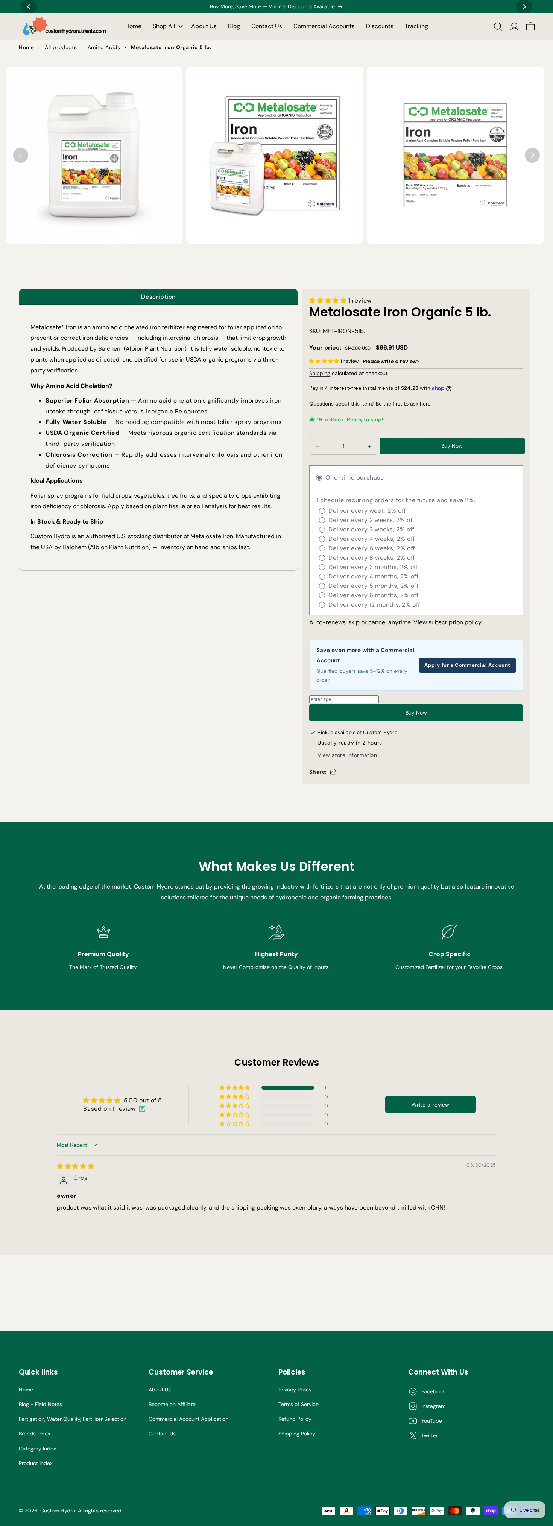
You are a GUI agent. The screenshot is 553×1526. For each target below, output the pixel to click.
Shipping (319, 373)
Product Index (36, 1463)
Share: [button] (318, 771)
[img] (75, 1166)
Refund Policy (294, 1418)
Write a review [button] (431, 1104)
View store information (347, 755)
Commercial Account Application (188, 1418)
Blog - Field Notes (40, 1404)
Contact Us (162, 1433)
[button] (166, 26)
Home (26, 1389)
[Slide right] (532, 155)
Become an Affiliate (172, 1404)
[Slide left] (20, 155)
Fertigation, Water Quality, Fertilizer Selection (72, 1418)
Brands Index (34, 1433)
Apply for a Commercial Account (467, 665)
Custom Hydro (57, 1510)
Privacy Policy (295, 1389)
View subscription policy (447, 622)
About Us (160, 1389)
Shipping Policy (296, 1433)
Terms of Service (298, 1404)
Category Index (37, 1448)
